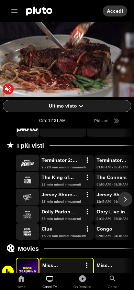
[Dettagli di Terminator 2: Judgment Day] (87, 160)
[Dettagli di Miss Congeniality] (86, 266)
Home (21, 287)
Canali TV (50, 287)
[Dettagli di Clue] (87, 229)
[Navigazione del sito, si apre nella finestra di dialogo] (16, 11)
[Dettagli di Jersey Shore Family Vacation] (87, 195)
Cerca (113, 287)
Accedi (115, 11)
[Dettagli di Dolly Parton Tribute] (87, 212)
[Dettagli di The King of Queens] (87, 178)
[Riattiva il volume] (8, 88)
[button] (19, 128)
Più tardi (102, 121)
